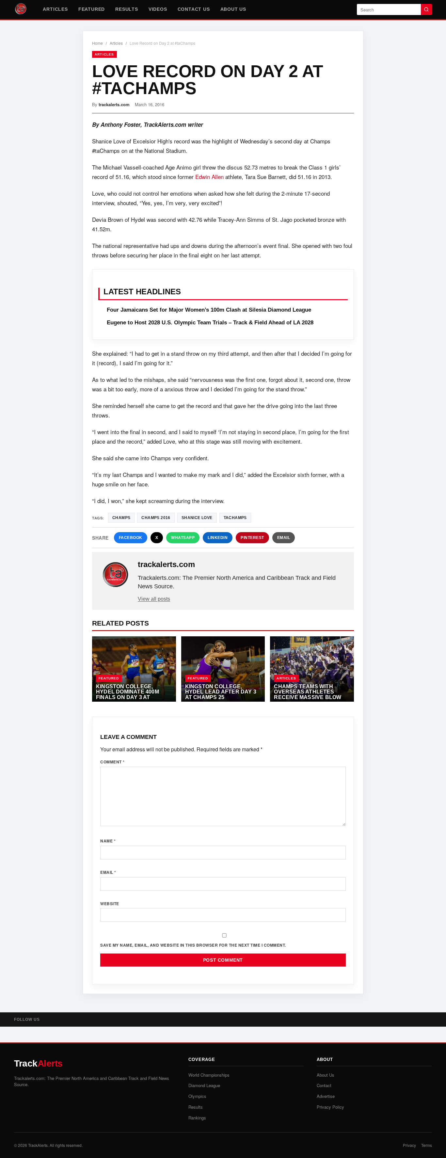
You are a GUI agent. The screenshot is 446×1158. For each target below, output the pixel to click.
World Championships (209, 1075)
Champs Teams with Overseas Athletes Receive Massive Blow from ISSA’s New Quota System (308, 697)
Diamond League (204, 1085)
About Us (233, 9)
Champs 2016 (155, 517)
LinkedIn (218, 537)
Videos (158, 9)
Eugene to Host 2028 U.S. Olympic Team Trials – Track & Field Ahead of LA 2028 (210, 322)
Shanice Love (197, 517)
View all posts (154, 599)
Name (108, 841)
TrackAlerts (38, 1145)
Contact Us (194, 9)
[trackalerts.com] (116, 575)
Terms (426, 1145)
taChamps (235, 517)
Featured (91, 9)
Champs (121, 517)
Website (109, 903)
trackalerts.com (114, 104)
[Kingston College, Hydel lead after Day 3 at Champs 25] (223, 669)
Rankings (197, 1118)
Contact (324, 1085)
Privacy (409, 1145)
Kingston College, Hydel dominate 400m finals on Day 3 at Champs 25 (127, 694)
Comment (112, 762)
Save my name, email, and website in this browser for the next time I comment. (193, 945)
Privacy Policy (330, 1107)
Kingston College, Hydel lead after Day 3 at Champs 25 (220, 691)
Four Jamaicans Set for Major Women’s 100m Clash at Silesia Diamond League (209, 310)
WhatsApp (183, 537)
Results (126, 9)
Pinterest (252, 537)
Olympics (197, 1096)
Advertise (326, 1096)
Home (97, 43)
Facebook (130, 537)
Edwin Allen (209, 176)
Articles (55, 9)
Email (283, 537)
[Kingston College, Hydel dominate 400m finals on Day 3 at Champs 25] (134, 669)
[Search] (426, 9)
